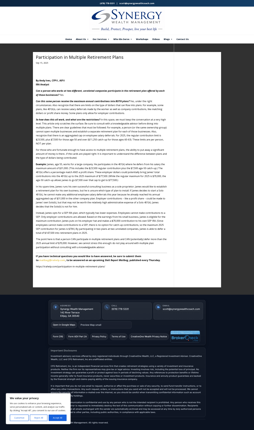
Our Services (101, 39)
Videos (156, 39)
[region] (38, 408)
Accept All (57, 417)
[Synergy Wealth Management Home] (127, 20)
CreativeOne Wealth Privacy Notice (149, 336)
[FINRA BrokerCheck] (185, 337)
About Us (82, 39)
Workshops (142, 39)
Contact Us (182, 39)
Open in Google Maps (64, 324)
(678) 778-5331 (107, 3)
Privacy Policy (99, 336)
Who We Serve (122, 39)
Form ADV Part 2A (77, 336)
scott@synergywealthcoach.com (136, 3)
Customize (19, 417)
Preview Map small (91, 324)
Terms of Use (119, 336)
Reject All (38, 417)
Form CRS (58, 336)
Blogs (168, 39)
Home (68, 39)
